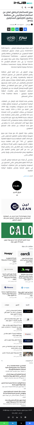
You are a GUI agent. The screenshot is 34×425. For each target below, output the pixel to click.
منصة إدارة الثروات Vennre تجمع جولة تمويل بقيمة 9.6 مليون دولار (9, 293)
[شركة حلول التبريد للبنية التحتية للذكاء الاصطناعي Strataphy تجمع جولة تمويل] (8, 269)
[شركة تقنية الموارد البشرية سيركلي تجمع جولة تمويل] (25, 254)
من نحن (20, 413)
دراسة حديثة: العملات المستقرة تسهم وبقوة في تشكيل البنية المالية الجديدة (14, 392)
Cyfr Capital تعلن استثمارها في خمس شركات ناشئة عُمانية (12, 347)
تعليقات (7, 305)
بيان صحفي (26, 176)
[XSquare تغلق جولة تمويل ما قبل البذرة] (28, 340)
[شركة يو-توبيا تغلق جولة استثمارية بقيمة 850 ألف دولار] (25, 287)
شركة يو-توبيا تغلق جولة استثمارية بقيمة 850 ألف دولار (25, 294)
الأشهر (17, 305)
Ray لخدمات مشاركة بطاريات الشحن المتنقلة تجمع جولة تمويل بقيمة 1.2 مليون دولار (26, 277)
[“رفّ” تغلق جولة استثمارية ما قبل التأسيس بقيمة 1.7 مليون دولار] (28, 319)
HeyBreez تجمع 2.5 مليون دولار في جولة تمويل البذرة (13, 334)
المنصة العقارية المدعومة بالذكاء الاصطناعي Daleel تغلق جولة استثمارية (14, 375)
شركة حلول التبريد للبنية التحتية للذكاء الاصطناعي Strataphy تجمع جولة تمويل (9, 276)
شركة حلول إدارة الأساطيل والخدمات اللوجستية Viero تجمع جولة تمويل (15, 401)
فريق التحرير (28, 25)
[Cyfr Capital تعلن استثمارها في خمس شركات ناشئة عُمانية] (28, 347)
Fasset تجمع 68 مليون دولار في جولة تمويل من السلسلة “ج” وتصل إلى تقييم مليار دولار (12, 327)
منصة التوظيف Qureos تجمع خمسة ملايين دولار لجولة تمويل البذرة (13, 384)
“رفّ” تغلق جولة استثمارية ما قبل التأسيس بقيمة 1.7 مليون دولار (13, 320)
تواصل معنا (14, 413)
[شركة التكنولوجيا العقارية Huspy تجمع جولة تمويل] (8, 254)
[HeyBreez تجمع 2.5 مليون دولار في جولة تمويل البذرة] (28, 334)
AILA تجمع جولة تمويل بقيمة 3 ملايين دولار (12, 354)
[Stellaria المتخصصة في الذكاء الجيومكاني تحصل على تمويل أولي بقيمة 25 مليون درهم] (28, 311)
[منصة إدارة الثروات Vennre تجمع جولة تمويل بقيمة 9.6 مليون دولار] (8, 287)
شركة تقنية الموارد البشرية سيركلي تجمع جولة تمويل (26, 260)
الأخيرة (27, 305)
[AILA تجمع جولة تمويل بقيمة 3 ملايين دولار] (28, 354)
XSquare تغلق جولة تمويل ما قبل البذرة (13, 341)
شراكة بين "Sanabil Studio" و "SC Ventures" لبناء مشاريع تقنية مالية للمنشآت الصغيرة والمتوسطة (15, 367)
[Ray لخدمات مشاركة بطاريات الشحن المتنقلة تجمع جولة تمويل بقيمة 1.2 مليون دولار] (25, 270)
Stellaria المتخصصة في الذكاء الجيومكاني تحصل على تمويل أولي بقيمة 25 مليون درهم (13, 312)
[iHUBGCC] (23, 2)
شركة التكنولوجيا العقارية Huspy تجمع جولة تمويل (8, 260)
